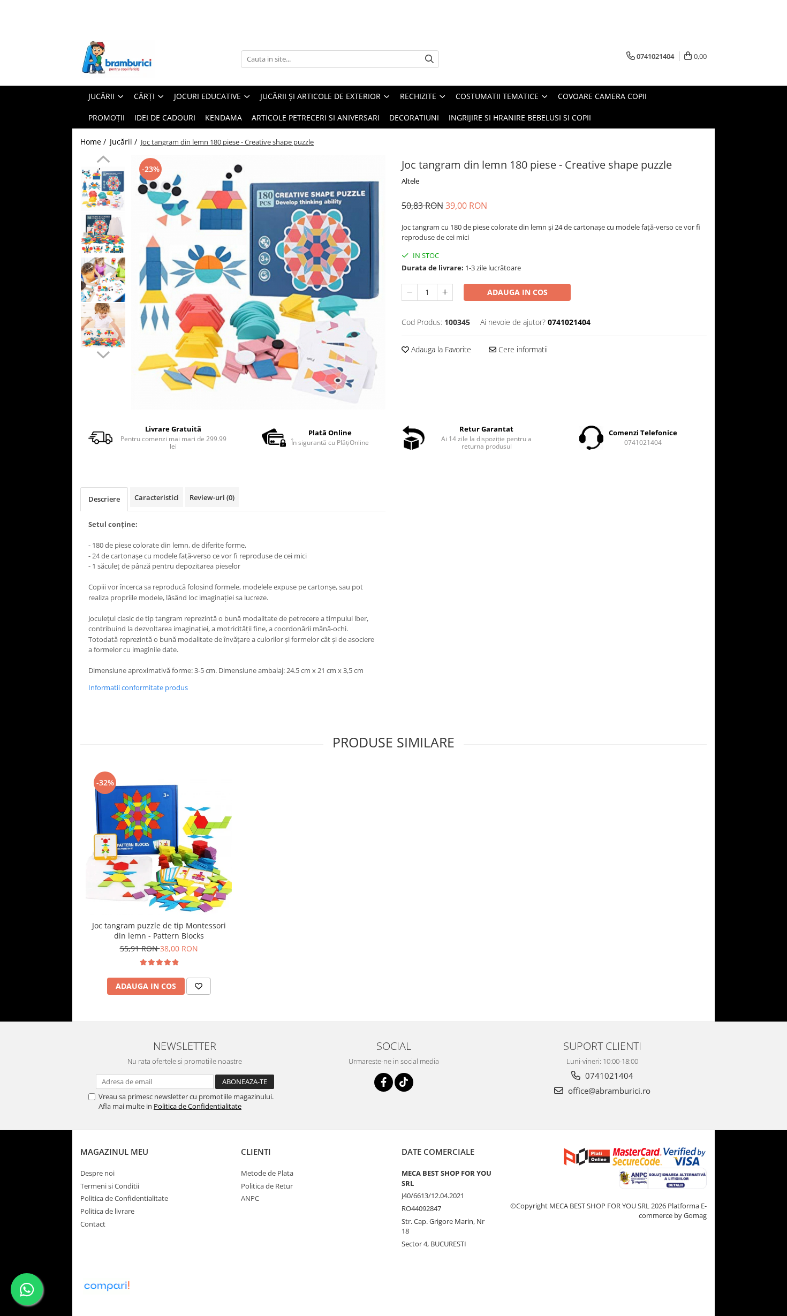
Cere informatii (522, 349)
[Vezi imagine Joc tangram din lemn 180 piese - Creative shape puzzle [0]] (103, 189)
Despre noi (97, 1173)
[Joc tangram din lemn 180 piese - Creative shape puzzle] (258, 282)
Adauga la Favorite (440, 349)
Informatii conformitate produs (138, 687)
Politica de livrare (107, 1211)
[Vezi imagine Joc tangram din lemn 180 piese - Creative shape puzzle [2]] (103, 280)
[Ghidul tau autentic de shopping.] (106, 1286)
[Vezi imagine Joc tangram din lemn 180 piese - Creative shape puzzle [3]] (103, 325)
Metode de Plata (267, 1173)
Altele (410, 181)
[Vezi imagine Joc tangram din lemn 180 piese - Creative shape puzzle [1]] (103, 234)
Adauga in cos (517, 292)
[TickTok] (404, 1082)
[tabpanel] (258, 282)
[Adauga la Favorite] (198, 986)
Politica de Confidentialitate (197, 1106)
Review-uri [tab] (212, 497)
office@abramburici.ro (608, 1090)
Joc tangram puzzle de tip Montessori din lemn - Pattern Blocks (159, 930)
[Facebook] (383, 1082)
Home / (94, 142)
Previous (103, 160)
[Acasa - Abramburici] (133, 59)
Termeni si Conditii (109, 1186)
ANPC (250, 1198)
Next (103, 353)
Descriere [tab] (104, 499)
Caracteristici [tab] (156, 497)
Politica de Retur (267, 1186)
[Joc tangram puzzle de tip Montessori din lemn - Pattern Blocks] (159, 842)
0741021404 (608, 1075)
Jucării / (124, 142)
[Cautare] (429, 59)
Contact (92, 1224)
